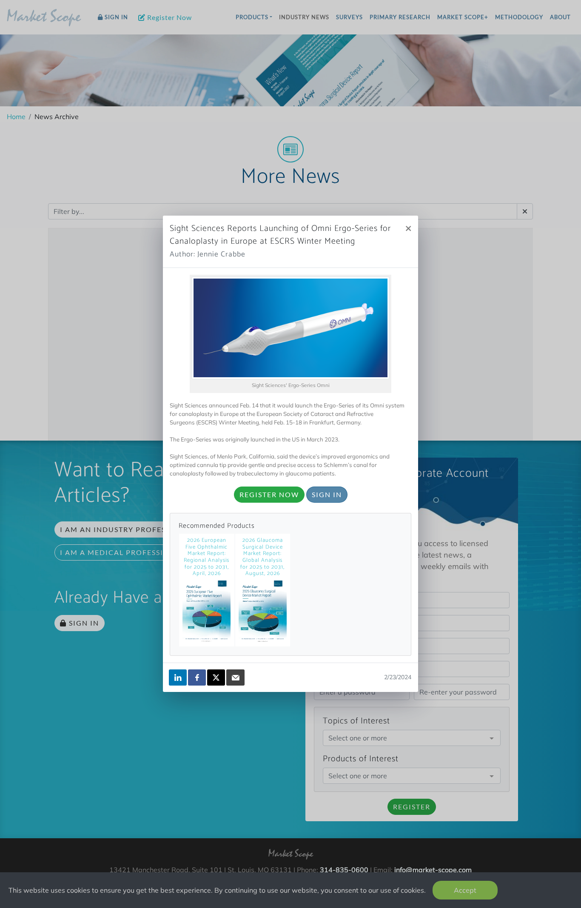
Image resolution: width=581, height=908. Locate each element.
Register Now (269, 494)
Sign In (327, 494)
